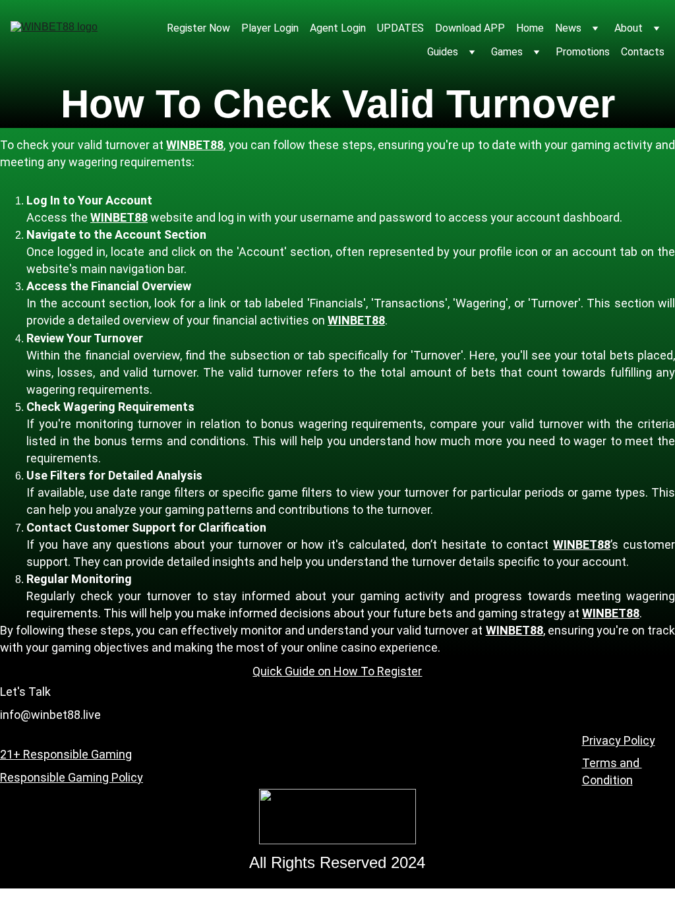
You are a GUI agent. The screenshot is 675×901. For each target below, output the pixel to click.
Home (530, 28)
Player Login (270, 28)
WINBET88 (194, 145)
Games (507, 52)
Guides (442, 52)
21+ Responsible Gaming (66, 754)
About (628, 28)
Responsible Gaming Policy (71, 777)
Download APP (470, 28)
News (568, 28)
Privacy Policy (618, 740)
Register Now (198, 28)
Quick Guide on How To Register (337, 671)
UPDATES (400, 28)
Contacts (642, 52)
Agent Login (338, 28)
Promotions (583, 52)
